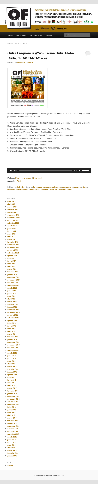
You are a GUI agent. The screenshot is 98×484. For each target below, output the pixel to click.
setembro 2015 (13, 434)
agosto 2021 (12, 255)
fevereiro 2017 (12, 391)
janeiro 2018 (12, 372)
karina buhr (11, 189)
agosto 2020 (12, 288)
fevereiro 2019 (12, 336)
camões (58, 187)
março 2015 (11, 450)
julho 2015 (11, 439)
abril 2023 (11, 204)
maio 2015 (11, 445)
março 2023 (11, 207)
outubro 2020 (12, 282)
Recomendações (36, 35)
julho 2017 (11, 377)
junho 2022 (11, 231)
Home (10, 35)
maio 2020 (11, 296)
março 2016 (11, 418)
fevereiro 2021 (12, 272)
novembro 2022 (13, 217)
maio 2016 (11, 412)
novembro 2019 (13, 312)
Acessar (10, 465)
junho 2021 (11, 261)
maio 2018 (11, 361)
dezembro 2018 (13, 342)
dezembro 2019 (13, 309)
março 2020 (11, 301)
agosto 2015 (12, 437)
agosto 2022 (12, 226)
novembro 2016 (13, 399)
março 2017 (11, 388)
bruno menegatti (49, 187)
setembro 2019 (13, 318)
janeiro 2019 (12, 339)
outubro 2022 (12, 220)
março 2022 (11, 239)
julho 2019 (11, 323)
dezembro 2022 (13, 215)
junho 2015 (11, 442)
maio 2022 (11, 234)
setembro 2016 (13, 404)
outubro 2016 (12, 401)
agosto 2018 (12, 353)
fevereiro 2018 (12, 369)
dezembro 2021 (13, 244)
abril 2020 (11, 299)
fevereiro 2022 (12, 242)
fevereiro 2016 (12, 420)
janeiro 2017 (12, 393)
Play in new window (23, 177)
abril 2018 (11, 364)
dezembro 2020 (13, 277)
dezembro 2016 (13, 396)
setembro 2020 (13, 285)
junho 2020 (11, 293)
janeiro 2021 (12, 274)
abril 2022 (11, 236)
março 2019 (11, 334)
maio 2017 (11, 382)
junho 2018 (11, 358)
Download (37, 177)
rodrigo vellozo (43, 189)
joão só (84, 187)
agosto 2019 (12, 320)
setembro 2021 (13, 253)
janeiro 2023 (12, 212)
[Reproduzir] (10, 170)
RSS (19, 181)
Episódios (20, 187)
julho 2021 (11, 258)
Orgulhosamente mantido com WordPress (49, 475)
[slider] (85, 170)
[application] (48, 170)
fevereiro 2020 (12, 304)
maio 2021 (11, 263)
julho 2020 (11, 290)
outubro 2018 (12, 347)
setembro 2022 (13, 223)
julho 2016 (11, 407)
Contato (49, 35)
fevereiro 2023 (12, 209)
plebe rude (33, 189)
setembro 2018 (13, 350)
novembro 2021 (13, 247)
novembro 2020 (13, 280)
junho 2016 (11, 410)
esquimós (77, 187)
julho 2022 (11, 228)
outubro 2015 (12, 431)
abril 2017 (11, 385)
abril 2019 (11, 331)
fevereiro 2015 (12, 453)
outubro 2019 (12, 315)
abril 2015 (11, 447)
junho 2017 (11, 380)
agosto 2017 (12, 374)
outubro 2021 (12, 250)
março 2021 (11, 269)
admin (30, 63)
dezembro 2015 (13, 426)
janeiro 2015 (12, 456)
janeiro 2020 (12, 307)
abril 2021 (11, 266)
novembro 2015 (13, 428)
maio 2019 (11, 328)
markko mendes (22, 189)
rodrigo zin (53, 189)
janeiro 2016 (12, 423)
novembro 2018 (13, 345)
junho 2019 (11, 326)
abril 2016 (11, 415)
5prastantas (37, 187)
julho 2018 (11, 355)
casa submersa (67, 187)
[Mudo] (80, 170)
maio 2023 (11, 201)
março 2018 (11, 366)
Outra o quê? (21, 35)
